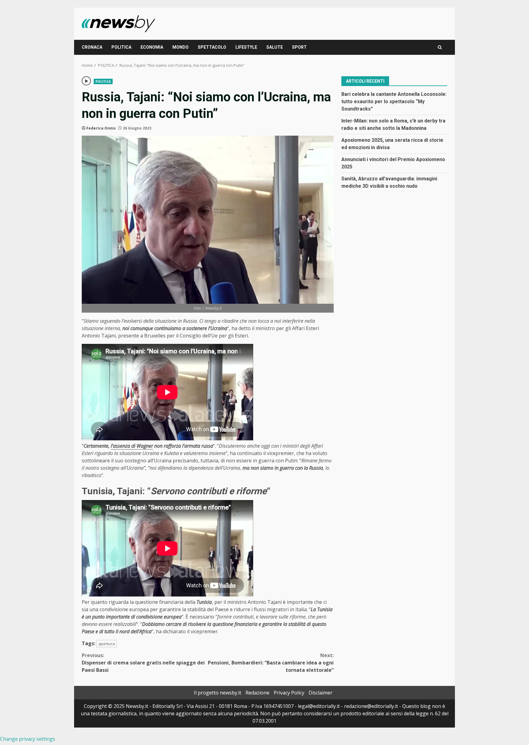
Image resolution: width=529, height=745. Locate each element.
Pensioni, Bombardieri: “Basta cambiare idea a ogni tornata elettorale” (271, 662)
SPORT (299, 47)
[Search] (440, 47)
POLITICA (121, 47)
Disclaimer (320, 692)
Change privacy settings (27, 739)
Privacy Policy (289, 692)
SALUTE (274, 47)
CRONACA (92, 47)
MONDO (180, 47)
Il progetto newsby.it (217, 692)
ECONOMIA (152, 47)
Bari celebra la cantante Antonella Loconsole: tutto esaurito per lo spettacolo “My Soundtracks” (394, 101)
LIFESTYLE (246, 47)
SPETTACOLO (212, 47)
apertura (106, 643)
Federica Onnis (101, 128)
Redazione (257, 692)
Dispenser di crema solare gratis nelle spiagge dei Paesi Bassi (143, 662)
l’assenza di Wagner (132, 445)
